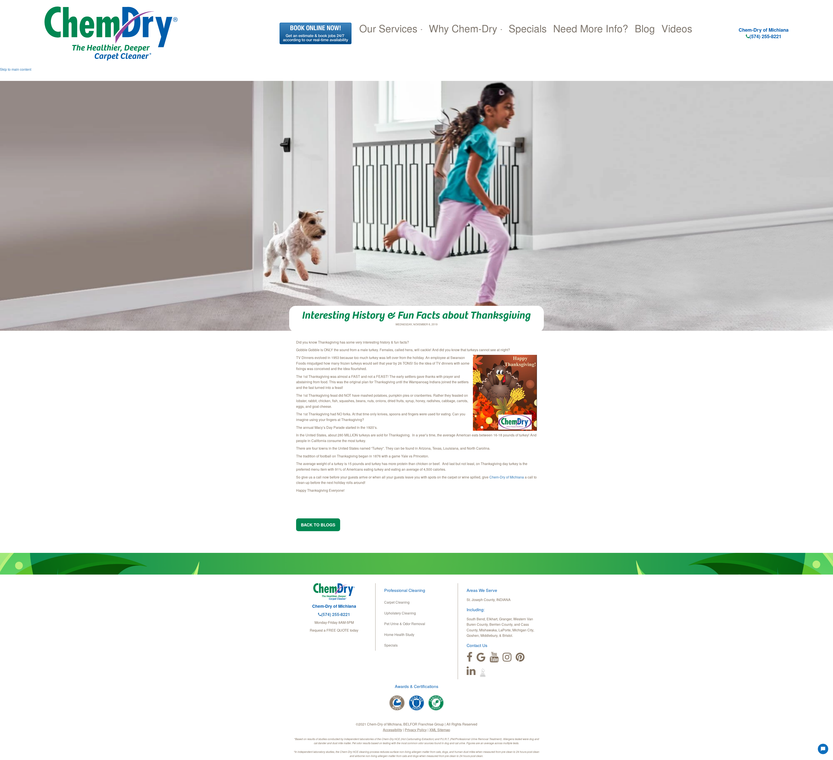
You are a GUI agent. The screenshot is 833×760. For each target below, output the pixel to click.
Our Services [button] (389, 28)
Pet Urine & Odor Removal (404, 623)
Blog (645, 28)
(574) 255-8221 (765, 36)
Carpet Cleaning (397, 602)
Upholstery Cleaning (400, 613)
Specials (528, 28)
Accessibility (392, 729)
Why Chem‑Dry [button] (464, 28)
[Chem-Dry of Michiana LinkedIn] (471, 671)
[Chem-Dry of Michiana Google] (481, 657)
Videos (676, 28)
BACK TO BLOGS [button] (318, 525)
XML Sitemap (439, 729)
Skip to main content (15, 69)
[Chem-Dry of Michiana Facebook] (469, 657)
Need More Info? (590, 28)
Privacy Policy (416, 729)
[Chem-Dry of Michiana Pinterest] (520, 657)
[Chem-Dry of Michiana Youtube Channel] (494, 657)
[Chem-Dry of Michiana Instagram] (507, 657)
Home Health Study (399, 634)
